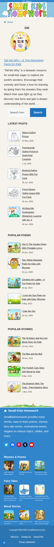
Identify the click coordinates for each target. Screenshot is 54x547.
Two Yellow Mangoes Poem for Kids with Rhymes (32, 264)
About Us (15, 536)
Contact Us (26, 536)
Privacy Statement (27, 542)
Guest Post (38, 536)
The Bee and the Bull (32, 354)
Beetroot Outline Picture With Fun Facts (30, 174)
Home (9, 22)
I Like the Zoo (28, 311)
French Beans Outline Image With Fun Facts (31, 193)
